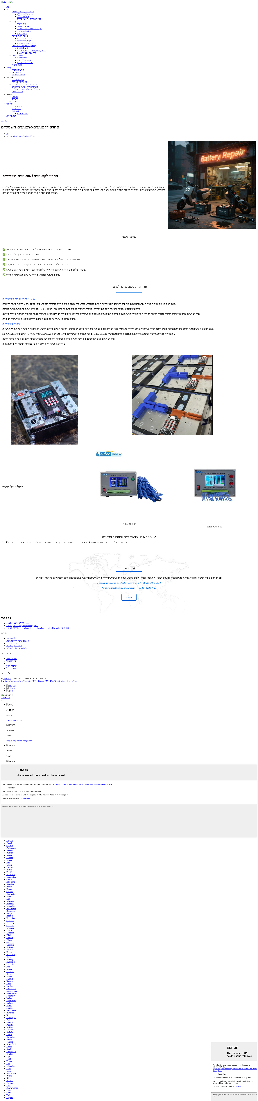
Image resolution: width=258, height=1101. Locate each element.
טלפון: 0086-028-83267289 (17, 623)
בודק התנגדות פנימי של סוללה (29, 19)
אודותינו (9, 104)
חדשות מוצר (17, 72)
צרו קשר (15, 111)
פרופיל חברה (17, 106)
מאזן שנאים (22, 33)
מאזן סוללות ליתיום (23, 681)
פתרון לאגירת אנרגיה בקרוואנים (25, 87)
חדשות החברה (18, 70)
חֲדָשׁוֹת (9, 67)
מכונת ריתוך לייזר (24, 41)
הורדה (14, 101)
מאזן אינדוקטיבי (23, 26)
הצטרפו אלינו (22, 113)
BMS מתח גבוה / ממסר (26, 53)
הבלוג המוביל (11, 668)
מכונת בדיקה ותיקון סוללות (23, 12)
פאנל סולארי (17, 65)
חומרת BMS (22, 48)
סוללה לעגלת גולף (24, 60)
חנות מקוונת (11, 116)
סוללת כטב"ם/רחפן (25, 62)
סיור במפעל (16, 108)
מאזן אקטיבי (17, 21)
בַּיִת (7, 7)
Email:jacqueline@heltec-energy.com (22, 625)
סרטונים (15, 99)
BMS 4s (4, 681)
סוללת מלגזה (22, 58)
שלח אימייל (5, 697)
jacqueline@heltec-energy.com (19, 741)
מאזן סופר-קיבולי (24, 31)
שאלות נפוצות (17, 91)
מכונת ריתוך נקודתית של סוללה (24, 84)
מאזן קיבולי (21, 24)
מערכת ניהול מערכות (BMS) (24, 45)
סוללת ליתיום (17, 55)
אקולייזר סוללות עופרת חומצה (29, 28)
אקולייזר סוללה (23, 16)
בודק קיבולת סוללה (25, 14)
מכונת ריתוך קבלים (25, 38)
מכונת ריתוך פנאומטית (26, 43)
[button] (129, 597)
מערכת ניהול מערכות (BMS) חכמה (31, 50)
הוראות (15, 96)
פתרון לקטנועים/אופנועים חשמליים (26, 89)
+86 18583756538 (14, 720)
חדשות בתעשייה (18, 75)
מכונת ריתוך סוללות (20, 36)
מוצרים (9, 9)
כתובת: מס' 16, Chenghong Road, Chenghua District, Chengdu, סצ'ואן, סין (37, 628)
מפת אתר (7, 678)
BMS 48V (49, 681)
